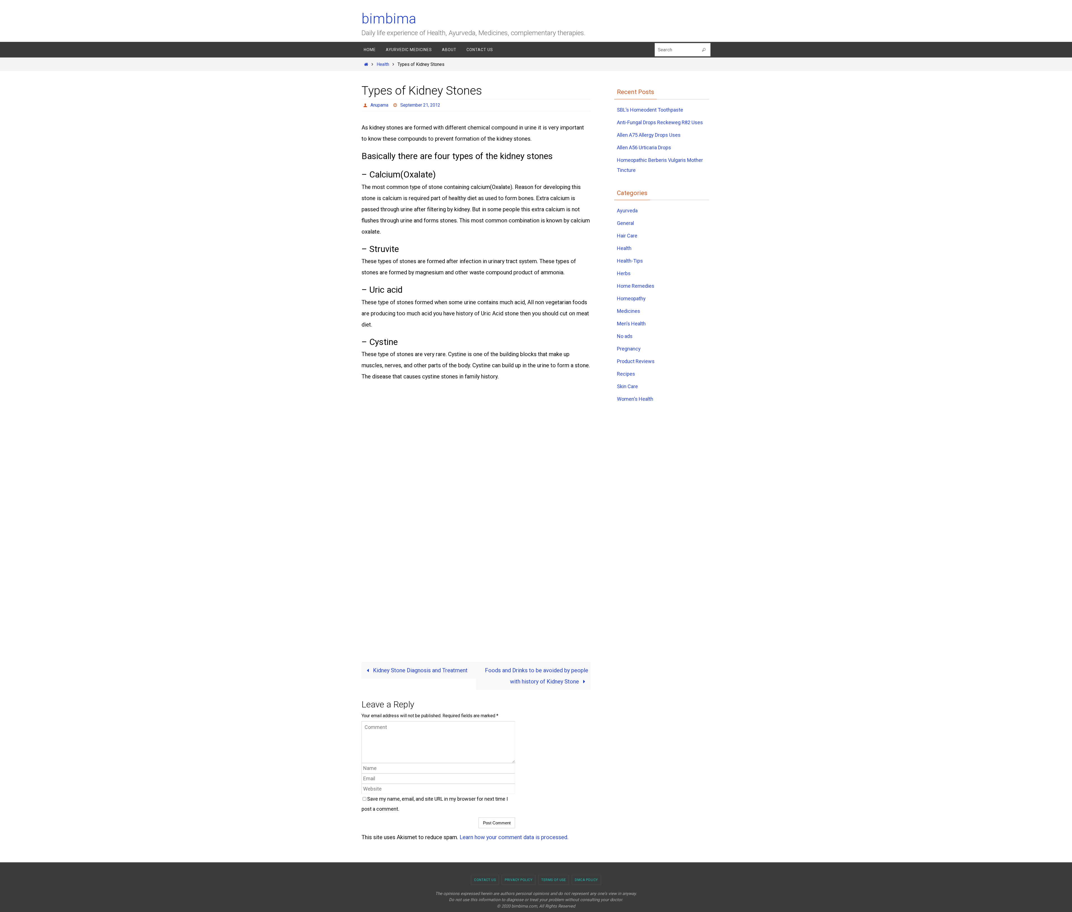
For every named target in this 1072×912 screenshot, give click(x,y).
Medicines (628, 311)
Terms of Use (553, 880)
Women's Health (635, 399)
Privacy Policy (518, 880)
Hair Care (627, 236)
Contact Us (485, 880)
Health (383, 64)
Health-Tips (630, 261)
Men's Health (631, 324)
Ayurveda (627, 210)
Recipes (626, 374)
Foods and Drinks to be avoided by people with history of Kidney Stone (536, 676)
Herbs (624, 273)
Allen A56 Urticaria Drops (644, 147)
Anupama (379, 105)
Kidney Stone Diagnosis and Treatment (420, 670)
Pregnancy (629, 349)
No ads (625, 336)
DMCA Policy (586, 880)
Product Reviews (636, 361)
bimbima (389, 19)
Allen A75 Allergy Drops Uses (649, 135)
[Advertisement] (442, 443)
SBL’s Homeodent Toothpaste (650, 110)
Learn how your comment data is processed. (514, 837)
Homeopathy (631, 298)
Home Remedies (635, 286)
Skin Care (627, 386)
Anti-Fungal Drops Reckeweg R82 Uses (660, 122)
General (625, 223)
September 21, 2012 (420, 105)
